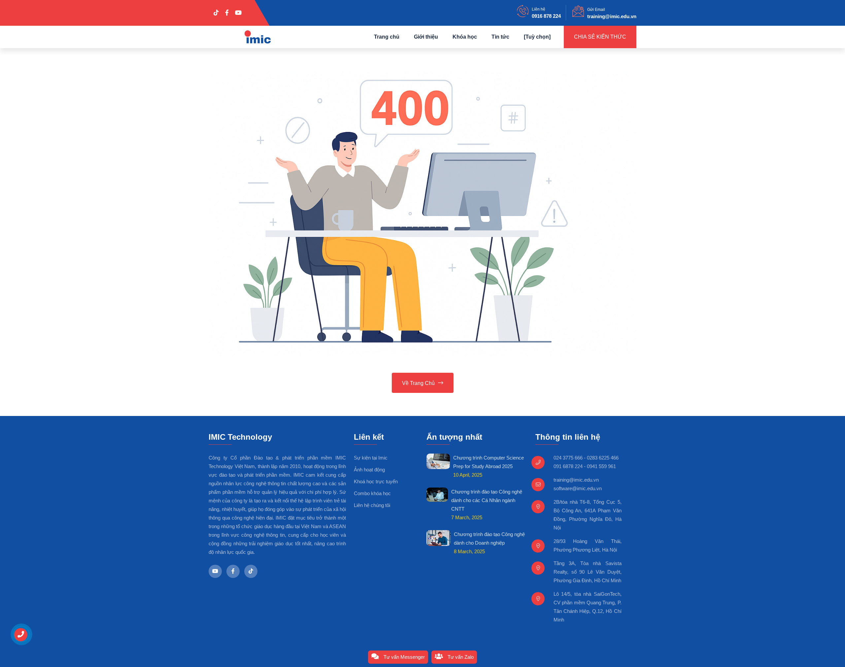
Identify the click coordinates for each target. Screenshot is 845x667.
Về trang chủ (418, 383)
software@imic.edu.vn (578, 488)
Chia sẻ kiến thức (600, 37)
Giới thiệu (426, 37)
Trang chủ (386, 37)
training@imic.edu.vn (611, 16)
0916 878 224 (546, 16)
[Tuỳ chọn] (537, 37)
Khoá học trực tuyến (376, 481)
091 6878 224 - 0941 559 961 (585, 466)
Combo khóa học (372, 493)
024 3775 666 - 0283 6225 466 (586, 458)
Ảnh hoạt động (369, 469)
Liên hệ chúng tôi (372, 505)
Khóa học (465, 37)
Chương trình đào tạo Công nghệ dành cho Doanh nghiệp (489, 538)
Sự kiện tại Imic (371, 458)
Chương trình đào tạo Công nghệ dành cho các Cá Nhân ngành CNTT (486, 500)
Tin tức (500, 37)
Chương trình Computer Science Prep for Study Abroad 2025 (488, 462)
